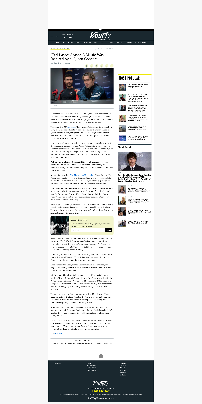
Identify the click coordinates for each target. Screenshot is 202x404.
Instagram (123, 365)
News (66, 49)
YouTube (123, 370)
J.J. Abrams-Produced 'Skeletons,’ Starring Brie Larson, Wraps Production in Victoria (139, 190)
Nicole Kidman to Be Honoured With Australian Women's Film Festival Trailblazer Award (138, 201)
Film (120, 172)
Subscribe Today (101, 391)
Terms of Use (91, 365)
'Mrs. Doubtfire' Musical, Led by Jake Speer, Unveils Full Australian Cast (138, 86)
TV (60, 49)
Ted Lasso (71, 127)
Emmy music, (58, 343)
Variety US (59, 333)
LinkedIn (123, 375)
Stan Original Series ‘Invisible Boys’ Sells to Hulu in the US (138, 222)
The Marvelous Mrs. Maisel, (82, 175)
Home (53, 49)
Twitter (122, 368)
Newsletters (67, 34)
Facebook (123, 372)
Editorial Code (91, 370)
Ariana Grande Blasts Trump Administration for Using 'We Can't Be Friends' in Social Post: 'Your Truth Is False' (138, 118)
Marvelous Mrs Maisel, (74, 343)
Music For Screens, (93, 343)
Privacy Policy (91, 368)
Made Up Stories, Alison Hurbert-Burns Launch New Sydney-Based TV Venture (139, 212)
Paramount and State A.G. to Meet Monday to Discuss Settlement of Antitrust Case (137, 127)
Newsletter (57, 363)
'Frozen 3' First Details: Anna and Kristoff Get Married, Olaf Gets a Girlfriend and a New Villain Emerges (138, 139)
